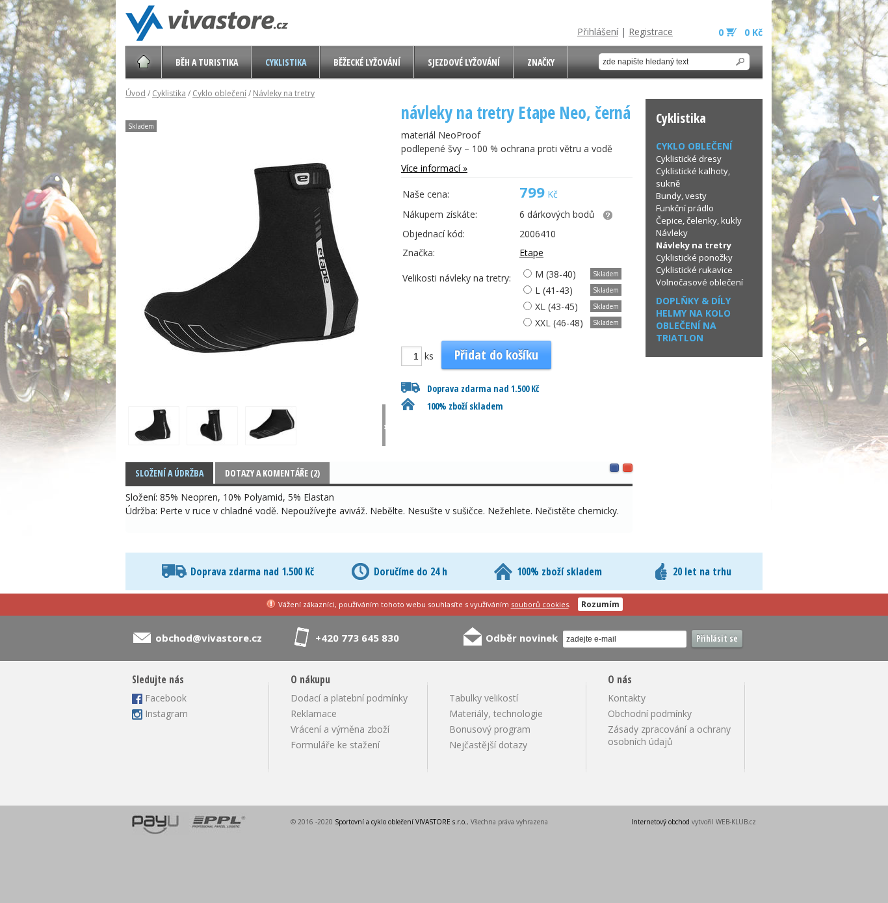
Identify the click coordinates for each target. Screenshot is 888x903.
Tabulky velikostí (483, 698)
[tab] (169, 473)
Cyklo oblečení (219, 93)
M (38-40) (554, 274)
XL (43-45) (555, 306)
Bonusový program (489, 729)
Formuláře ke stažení (335, 745)
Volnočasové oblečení (699, 282)
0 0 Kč (740, 32)
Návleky (672, 233)
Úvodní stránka (143, 62)
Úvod (135, 93)
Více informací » (434, 168)
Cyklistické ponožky (694, 257)
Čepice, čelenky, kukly (699, 220)
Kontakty (627, 698)
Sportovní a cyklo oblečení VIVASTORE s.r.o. (401, 821)
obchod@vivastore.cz (208, 637)
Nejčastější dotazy (488, 745)
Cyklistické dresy (689, 158)
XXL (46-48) (557, 323)
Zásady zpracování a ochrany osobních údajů (669, 735)
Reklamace (314, 713)
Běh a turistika (207, 62)
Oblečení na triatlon (686, 331)
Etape (531, 252)
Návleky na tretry (284, 93)
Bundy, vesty (681, 196)
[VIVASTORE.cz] (206, 23)
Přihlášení (597, 31)
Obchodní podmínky (650, 713)
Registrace (651, 31)
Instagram (166, 713)
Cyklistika (285, 62)
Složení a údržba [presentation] (169, 473)
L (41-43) (552, 290)
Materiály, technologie (496, 713)
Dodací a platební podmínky (349, 698)
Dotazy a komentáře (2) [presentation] (272, 473)
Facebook (166, 698)
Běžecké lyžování (366, 62)
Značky (541, 62)
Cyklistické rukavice (694, 270)
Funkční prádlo (685, 208)
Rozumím (600, 604)
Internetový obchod (660, 821)
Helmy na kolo (693, 313)
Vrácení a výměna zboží (340, 729)
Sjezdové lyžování (464, 62)
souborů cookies (540, 604)
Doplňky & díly (693, 300)
